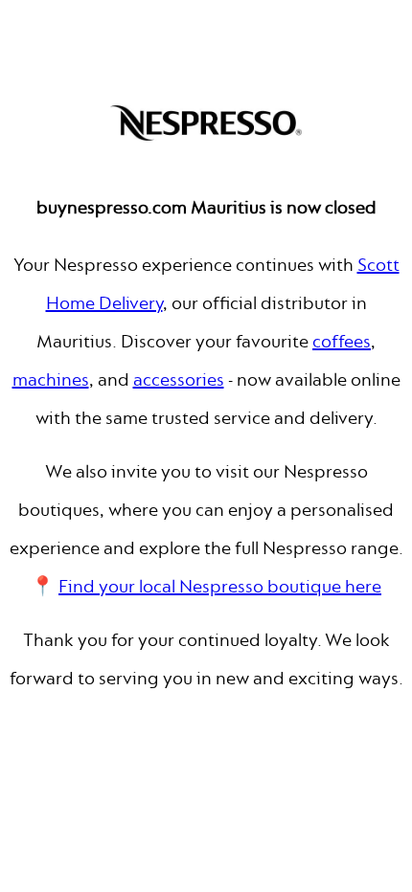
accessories (178, 379)
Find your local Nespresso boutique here (219, 586)
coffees (341, 341)
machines (50, 379)
